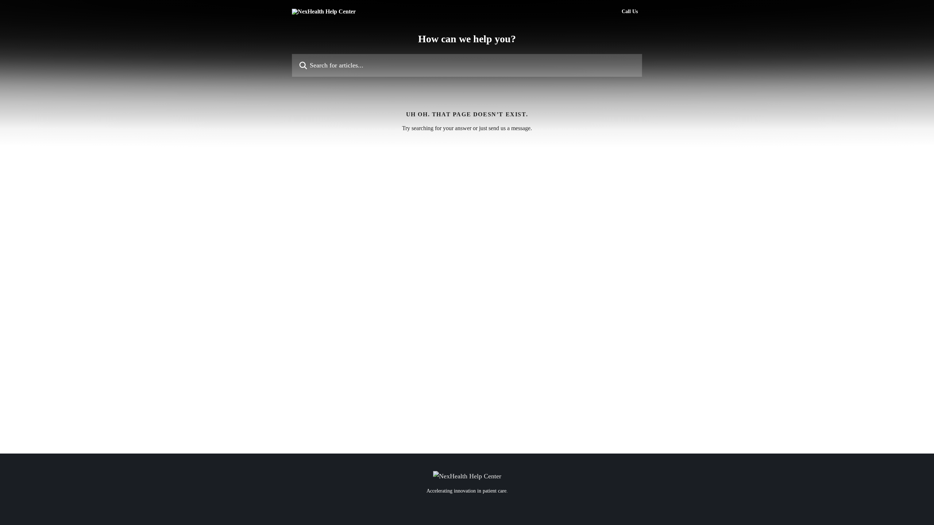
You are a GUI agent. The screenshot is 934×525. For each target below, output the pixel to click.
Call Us (630, 11)
